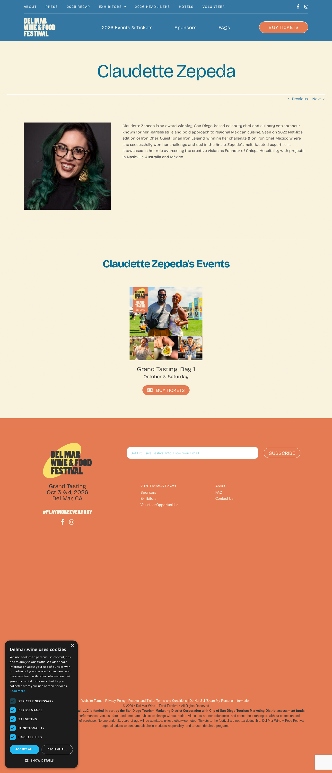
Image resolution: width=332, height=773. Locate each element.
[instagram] (306, 6)
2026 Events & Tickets (158, 486)
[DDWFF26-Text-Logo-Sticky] (39, 27)
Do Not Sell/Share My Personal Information (220, 701)
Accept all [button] (24, 749)
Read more (17, 691)
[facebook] (298, 6)
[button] (41, 760)
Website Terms (92, 701)
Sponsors (148, 492)
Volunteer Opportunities (159, 504)
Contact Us (224, 498)
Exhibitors (148, 498)
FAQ (218, 492)
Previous (300, 98)
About (220, 486)
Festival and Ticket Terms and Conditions (157, 701)
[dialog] (41, 704)
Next (316, 98)
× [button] (72, 646)
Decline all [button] (57, 749)
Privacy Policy (115, 701)
